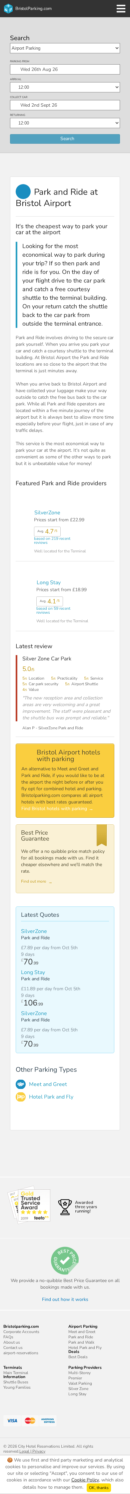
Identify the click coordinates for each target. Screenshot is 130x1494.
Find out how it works (65, 1299)
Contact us (13, 1348)
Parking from (19, 61)
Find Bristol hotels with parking (54, 808)
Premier (75, 1378)
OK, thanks (99, 1487)
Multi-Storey (79, 1373)
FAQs (8, 1337)
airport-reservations (20, 1353)
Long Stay (49, 582)
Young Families (17, 1387)
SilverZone (47, 512)
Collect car (18, 97)
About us (11, 1342)
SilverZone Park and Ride (60, 728)
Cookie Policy (85, 1480)
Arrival (15, 79)
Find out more (33, 881)
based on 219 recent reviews (52, 535)
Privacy (38, 1451)
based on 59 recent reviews (53, 605)
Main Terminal (15, 1373)
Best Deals (78, 1357)
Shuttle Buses (15, 1382)
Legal (24, 1451)
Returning (17, 115)
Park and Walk (81, 1342)
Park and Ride (80, 1337)
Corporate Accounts (21, 1332)
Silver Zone (78, 1389)
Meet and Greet (48, 1084)
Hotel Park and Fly (51, 1097)
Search (20, 38)
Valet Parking (80, 1383)
